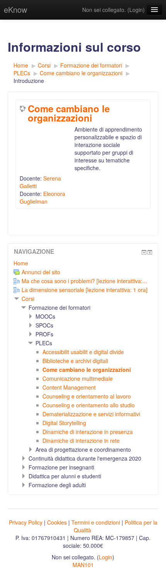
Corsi (28, 298)
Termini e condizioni (95, 522)
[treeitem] (83, 263)
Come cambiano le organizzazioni (69, 113)
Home (21, 263)
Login (136, 10)
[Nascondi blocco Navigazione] (144, 252)
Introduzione (29, 80)
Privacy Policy (25, 522)
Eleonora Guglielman (42, 197)
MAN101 (83, 565)
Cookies (57, 522)
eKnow (15, 9)
